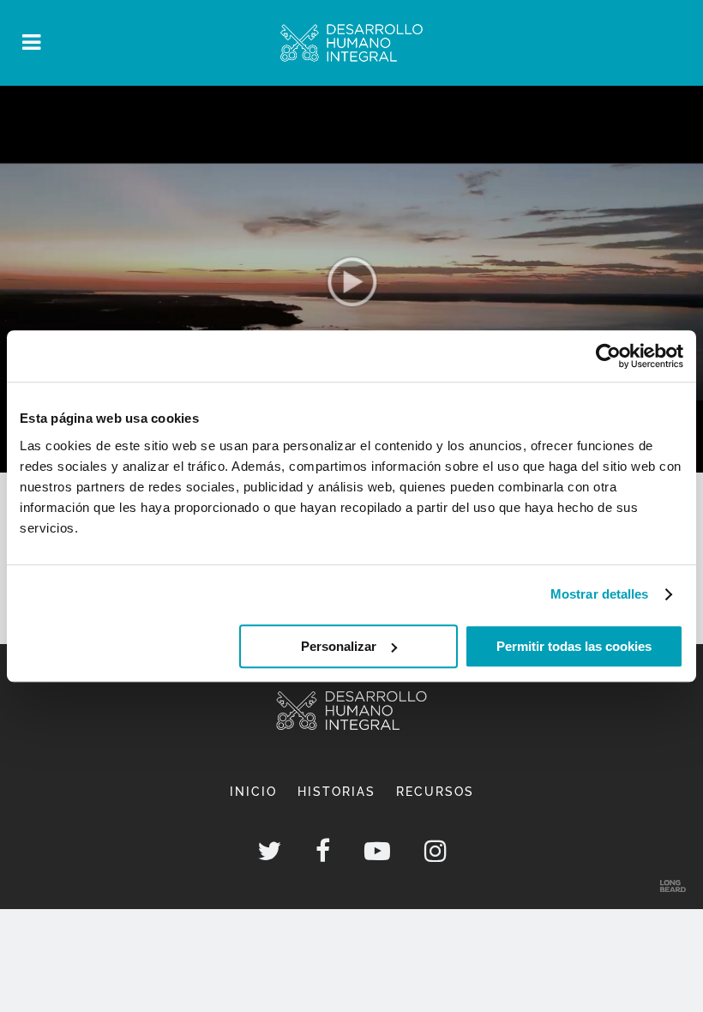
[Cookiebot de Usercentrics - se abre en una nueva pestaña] (608, 356)
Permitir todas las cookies (574, 646)
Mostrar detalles (599, 594)
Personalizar (338, 646)
